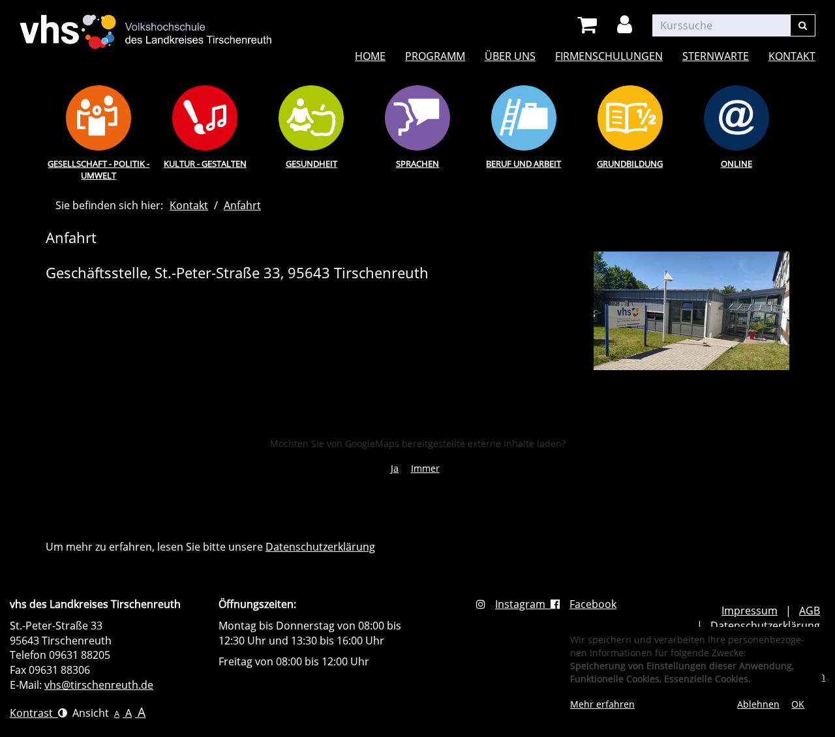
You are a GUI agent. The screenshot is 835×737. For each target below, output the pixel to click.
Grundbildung (630, 163)
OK (797, 704)
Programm (435, 56)
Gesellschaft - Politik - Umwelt (98, 170)
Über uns (510, 56)
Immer (425, 468)
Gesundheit (311, 163)
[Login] (627, 25)
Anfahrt (242, 205)
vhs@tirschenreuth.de (98, 685)
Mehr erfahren (602, 704)
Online (736, 163)
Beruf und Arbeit (523, 163)
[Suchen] (802, 25)
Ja (395, 468)
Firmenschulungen (609, 56)
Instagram (523, 604)
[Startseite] (146, 23)
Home (370, 56)
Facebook (592, 604)
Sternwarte (715, 56)
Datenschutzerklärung (320, 547)
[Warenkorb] (589, 25)
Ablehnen (758, 704)
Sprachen (417, 163)
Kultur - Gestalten (205, 163)
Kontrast (34, 713)
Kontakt (791, 56)
